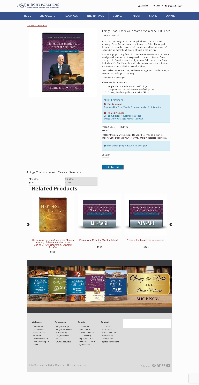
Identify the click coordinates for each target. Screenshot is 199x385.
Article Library (61, 332)
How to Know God (40, 338)
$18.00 (105, 130)
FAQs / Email (107, 329)
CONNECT (118, 16)
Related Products (116, 112)
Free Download (114, 104)
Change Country (175, 6)
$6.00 (99, 247)
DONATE (170, 16)
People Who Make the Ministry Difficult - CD (99, 241)
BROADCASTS (47, 16)
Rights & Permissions (110, 342)
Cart (158, 6)
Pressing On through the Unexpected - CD (146, 241)
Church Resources (63, 342)
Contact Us (106, 326)
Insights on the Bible (64, 329)
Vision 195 (37, 335)
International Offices (110, 332)
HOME (27, 16)
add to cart (112, 167)
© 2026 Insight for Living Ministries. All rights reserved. (58, 365)
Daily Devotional (62, 335)
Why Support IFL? (86, 338)
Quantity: (106, 154)
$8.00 (52, 251)
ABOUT (136, 16)
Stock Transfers (85, 329)
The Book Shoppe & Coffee (41, 343)
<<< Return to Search (37, 25)
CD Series (69, 178)
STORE (153, 16)
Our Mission (38, 326)
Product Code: (109, 126)
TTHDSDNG (122, 126)
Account (144, 6)
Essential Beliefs (39, 332)
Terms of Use (107, 338)
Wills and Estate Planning (87, 334)
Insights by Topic (63, 326)
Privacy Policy (107, 335)
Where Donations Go (87, 341)
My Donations (84, 344)
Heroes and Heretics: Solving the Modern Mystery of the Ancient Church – (53, 243)
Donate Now (84, 326)
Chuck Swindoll (39, 329)
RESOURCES (71, 16)
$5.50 (31, 182)
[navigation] (144, 5)
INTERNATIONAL (95, 16)
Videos (58, 338)
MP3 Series (34, 178)
